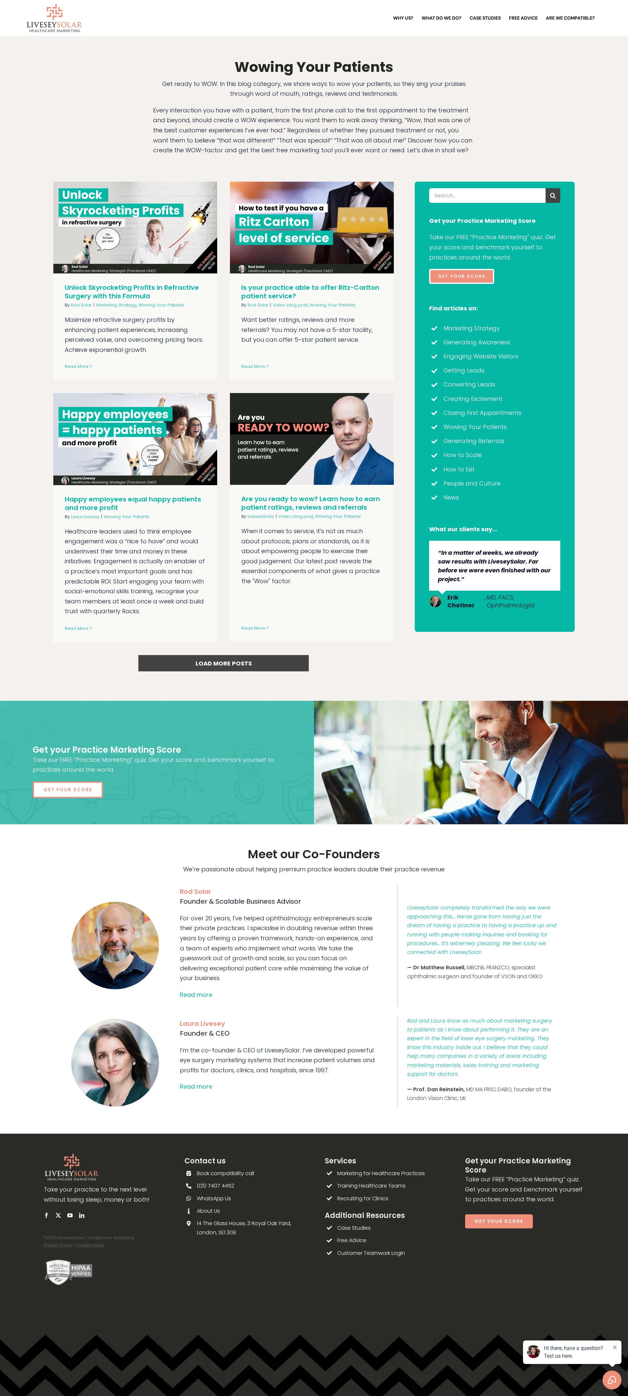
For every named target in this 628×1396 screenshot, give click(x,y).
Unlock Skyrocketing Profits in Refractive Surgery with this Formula (132, 292)
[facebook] (46, 1215)
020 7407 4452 (215, 1186)
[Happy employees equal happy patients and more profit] (135, 439)
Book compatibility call (225, 1173)
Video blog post (290, 305)
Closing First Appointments (482, 413)
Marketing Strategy (116, 305)
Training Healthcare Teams (371, 1186)
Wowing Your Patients (161, 305)
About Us (208, 1211)
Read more (196, 995)
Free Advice (351, 1240)
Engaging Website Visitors (481, 356)
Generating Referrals (474, 441)
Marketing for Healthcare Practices (381, 1173)
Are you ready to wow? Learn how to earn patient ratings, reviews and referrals (310, 503)
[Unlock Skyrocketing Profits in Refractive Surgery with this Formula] (135, 228)
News (451, 497)
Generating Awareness (477, 342)
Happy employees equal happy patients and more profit (133, 503)
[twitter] (58, 1215)
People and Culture (472, 483)
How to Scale (463, 455)
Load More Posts (224, 663)
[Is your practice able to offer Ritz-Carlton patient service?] (312, 228)
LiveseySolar (261, 516)
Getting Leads (464, 370)
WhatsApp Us (214, 1198)
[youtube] (70, 1215)
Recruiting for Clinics (362, 1198)
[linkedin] (81, 1215)
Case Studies (354, 1228)
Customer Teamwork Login (371, 1253)
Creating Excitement (473, 399)
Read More (77, 366)
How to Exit (459, 469)
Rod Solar (81, 305)
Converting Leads (469, 384)
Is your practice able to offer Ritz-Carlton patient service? (310, 292)
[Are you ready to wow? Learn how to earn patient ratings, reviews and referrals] (312, 439)
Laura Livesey (85, 517)
